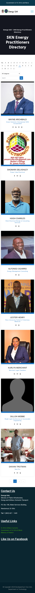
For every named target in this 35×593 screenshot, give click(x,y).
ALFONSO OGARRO (17, 269)
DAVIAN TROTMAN (17, 467)
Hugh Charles (17, 218)
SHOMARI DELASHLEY (17, 170)
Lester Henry (17, 317)
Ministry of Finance (7, 532)
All (2, 63)
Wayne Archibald (17, 119)
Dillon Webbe (17, 416)
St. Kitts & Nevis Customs (9, 528)
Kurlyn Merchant (17, 368)
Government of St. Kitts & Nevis (11, 530)
